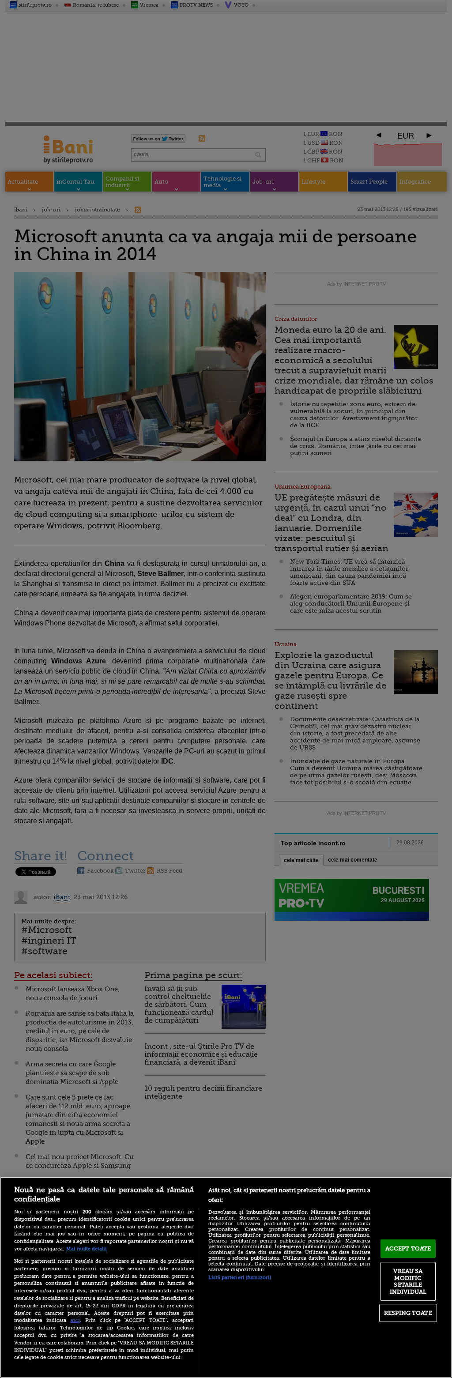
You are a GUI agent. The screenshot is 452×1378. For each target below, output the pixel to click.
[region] (226, 1277)
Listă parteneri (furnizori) (239, 1277)
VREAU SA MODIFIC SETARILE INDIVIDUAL (408, 1281)
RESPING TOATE (408, 1313)
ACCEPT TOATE (408, 1248)
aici (75, 1320)
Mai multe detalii (86, 1249)
